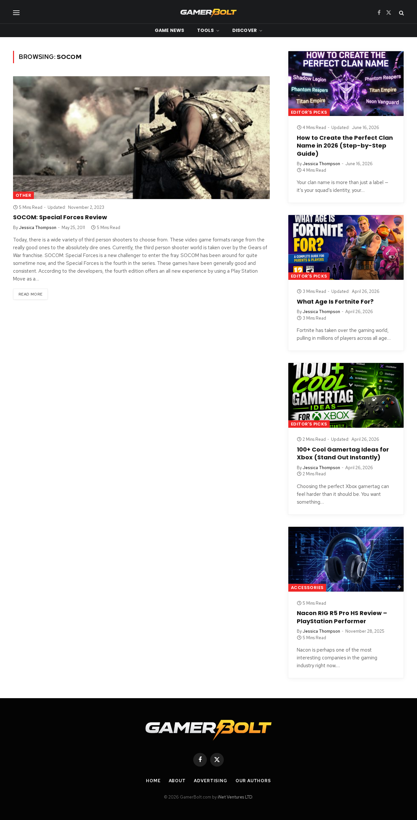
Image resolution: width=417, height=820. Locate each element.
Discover (244, 30)
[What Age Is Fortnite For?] (346, 247)
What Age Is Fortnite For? (335, 302)
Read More (30, 294)
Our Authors (253, 781)
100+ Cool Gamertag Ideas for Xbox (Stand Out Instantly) (343, 453)
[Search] (401, 12)
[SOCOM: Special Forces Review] (141, 137)
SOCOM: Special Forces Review (60, 217)
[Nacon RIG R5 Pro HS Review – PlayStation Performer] (346, 559)
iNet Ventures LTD (235, 797)
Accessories (307, 587)
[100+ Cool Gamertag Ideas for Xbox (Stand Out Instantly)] (346, 395)
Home (153, 781)
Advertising (210, 781)
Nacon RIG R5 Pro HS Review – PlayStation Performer (342, 617)
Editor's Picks (309, 112)
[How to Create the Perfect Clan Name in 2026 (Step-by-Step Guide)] (346, 83)
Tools (205, 30)
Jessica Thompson (37, 227)
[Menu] (16, 12)
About (177, 781)
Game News (169, 30)
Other (23, 195)
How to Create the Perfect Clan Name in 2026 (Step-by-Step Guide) (345, 146)
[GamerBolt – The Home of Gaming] (208, 12)
